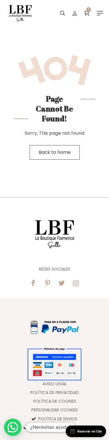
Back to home (55, 152)
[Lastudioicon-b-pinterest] (47, 283)
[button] (13, 427)
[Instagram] (75, 283)
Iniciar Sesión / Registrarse (74, 13)
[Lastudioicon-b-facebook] (33, 283)
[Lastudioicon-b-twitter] (61, 283)
